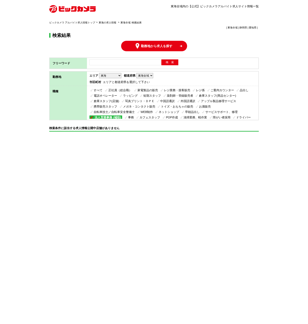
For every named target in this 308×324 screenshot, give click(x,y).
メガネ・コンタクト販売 (139, 106)
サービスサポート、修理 (221, 112)
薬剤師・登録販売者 (180, 95)
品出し (244, 90)
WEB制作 (147, 112)
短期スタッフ (152, 95)
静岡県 (243, 27)
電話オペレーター (105, 95)
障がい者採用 (221, 117)
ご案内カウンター (222, 90)
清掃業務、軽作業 (195, 117)
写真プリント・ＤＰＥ (139, 101)
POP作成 (172, 117)
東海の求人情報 (108, 22)
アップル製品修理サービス (218, 101)
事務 (131, 117)
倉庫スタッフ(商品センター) (217, 95)
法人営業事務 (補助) (108, 117)
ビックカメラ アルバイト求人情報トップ (72, 22)
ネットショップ (169, 112)
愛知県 (252, 27)
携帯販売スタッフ (105, 106)
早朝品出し (192, 112)
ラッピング (130, 95)
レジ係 (200, 90)
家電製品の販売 (147, 90)
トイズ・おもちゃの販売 (177, 106)
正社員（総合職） (120, 90)
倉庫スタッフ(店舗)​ (106, 101)
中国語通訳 (167, 101)
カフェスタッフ (150, 117)
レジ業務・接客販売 (177, 90)
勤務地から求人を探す (156, 46)
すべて (98, 90)
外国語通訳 (188, 101)
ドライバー (243, 117)
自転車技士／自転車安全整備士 (114, 112)
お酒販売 (205, 106)
